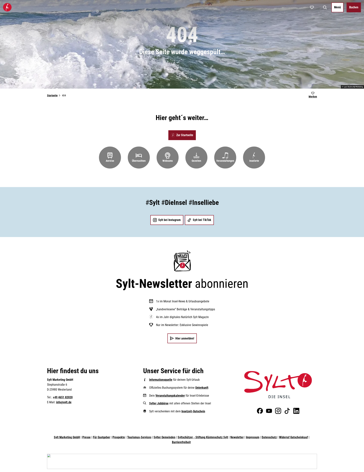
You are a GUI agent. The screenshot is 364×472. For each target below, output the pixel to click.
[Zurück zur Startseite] (7, 7)
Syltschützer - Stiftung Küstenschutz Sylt (203, 437)
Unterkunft (201, 387)
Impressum (252, 437)
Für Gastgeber (101, 437)
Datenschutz (269, 437)
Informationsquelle (160, 380)
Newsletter (237, 437)
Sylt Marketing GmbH (67, 437)
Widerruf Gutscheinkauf (293, 437)
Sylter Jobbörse (159, 403)
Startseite (52, 95)
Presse (86, 437)
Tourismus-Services (139, 437)
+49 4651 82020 (63, 397)
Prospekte (118, 437)
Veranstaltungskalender (170, 395)
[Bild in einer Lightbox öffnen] (278, 384)
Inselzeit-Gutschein (193, 411)
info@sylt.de (63, 402)
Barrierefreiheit (181, 442)
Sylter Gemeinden (164, 437)
